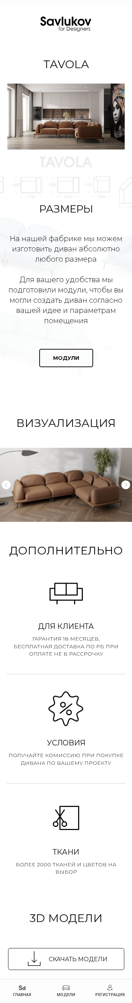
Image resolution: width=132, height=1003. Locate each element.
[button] (66, 681)
